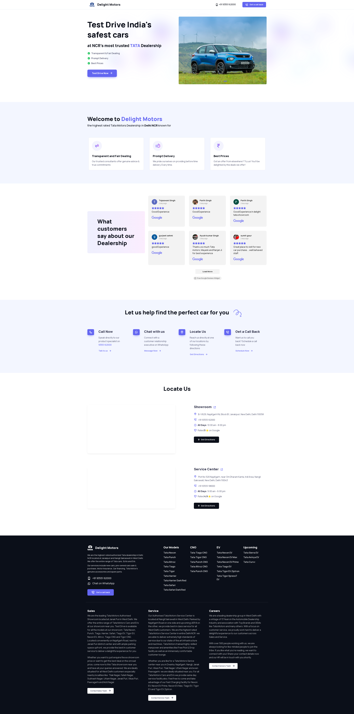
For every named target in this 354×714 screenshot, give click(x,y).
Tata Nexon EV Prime (228, 561)
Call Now (105, 331)
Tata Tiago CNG (198, 552)
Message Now (151, 350)
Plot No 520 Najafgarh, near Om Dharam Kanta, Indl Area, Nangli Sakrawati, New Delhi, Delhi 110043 (227, 478)
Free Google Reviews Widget (208, 278)
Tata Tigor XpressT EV (227, 577)
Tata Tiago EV (224, 566)
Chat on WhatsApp (102, 583)
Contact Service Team (160, 698)
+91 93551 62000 (227, 4)
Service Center (206, 469)
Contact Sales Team (98, 691)
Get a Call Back (247, 331)
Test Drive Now (100, 73)
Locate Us (198, 331)
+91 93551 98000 (206, 485)
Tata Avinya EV (251, 557)
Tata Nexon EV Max (227, 557)
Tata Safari (169, 585)
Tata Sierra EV (250, 552)
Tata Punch (169, 557)
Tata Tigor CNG (198, 557)
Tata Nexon (169, 552)
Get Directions (197, 354)
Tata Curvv (249, 561)
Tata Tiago (169, 566)
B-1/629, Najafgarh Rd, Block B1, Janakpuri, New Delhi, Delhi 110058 (231, 414)
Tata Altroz (169, 561)
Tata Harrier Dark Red (174, 580)
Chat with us (154, 331)
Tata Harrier (169, 575)
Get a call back (256, 4)
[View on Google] (154, 202)
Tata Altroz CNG (199, 566)
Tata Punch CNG (199, 561)
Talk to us (103, 350)
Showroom (203, 406)
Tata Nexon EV (224, 552)
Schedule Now (242, 350)
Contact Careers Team (221, 666)
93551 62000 (105, 344)
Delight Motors (108, 4)
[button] (220, 81)
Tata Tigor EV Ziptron (228, 571)
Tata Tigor (169, 571)
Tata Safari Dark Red (174, 589)
